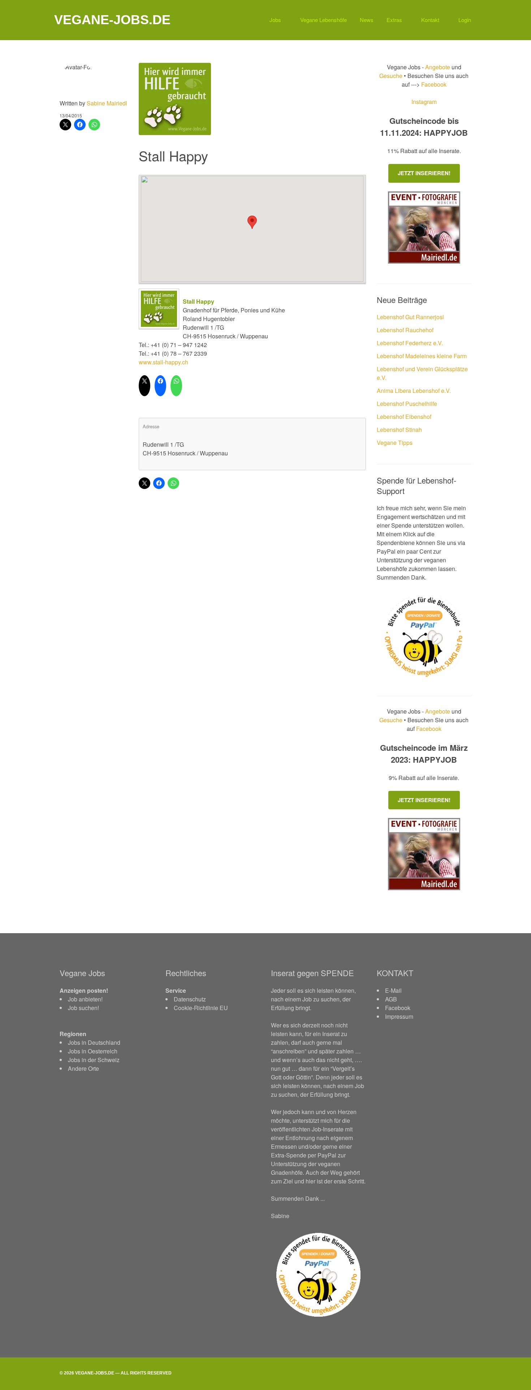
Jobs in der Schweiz (94, 1060)
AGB (391, 999)
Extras (394, 19)
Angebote (438, 67)
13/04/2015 (71, 115)
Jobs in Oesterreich (92, 1051)
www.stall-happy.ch (163, 362)
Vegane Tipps (395, 442)
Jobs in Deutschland (94, 1042)
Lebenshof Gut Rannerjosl (410, 317)
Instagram (424, 102)
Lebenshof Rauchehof (405, 330)
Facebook (433, 84)
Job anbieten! (85, 999)
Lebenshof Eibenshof (404, 416)
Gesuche (390, 76)
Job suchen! (83, 1008)
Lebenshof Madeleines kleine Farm (422, 356)
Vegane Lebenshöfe (323, 19)
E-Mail (393, 990)
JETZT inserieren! (424, 173)
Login (464, 19)
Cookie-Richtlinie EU (201, 1008)
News (367, 19)
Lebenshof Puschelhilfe (407, 403)
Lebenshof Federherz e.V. (410, 343)
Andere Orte (83, 1068)
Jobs (275, 19)
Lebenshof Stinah (399, 429)
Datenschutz (190, 999)
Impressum (399, 1016)
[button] (252, 222)
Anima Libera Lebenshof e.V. (414, 390)
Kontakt (430, 19)
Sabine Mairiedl (107, 103)
